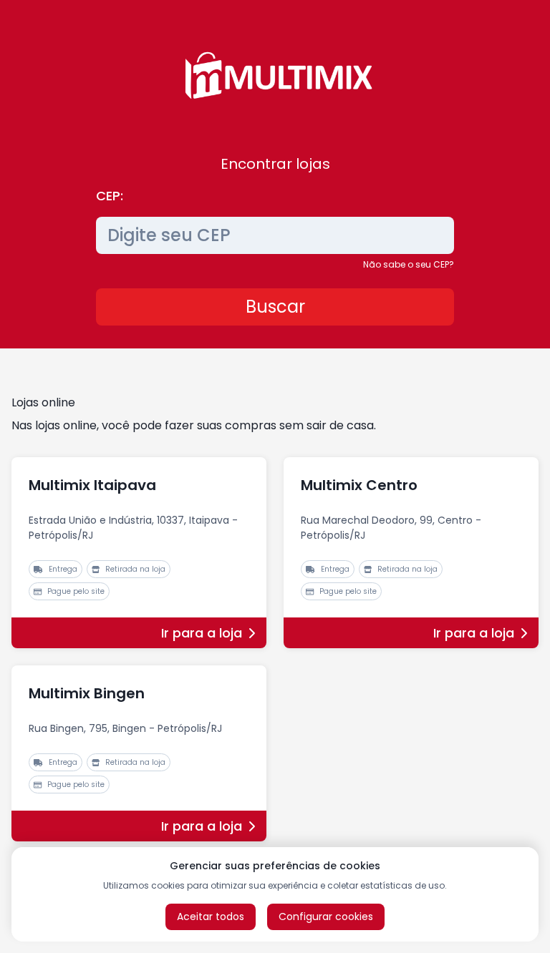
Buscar (275, 306)
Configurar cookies (326, 916)
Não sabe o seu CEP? (408, 264)
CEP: (109, 196)
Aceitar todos (210, 916)
